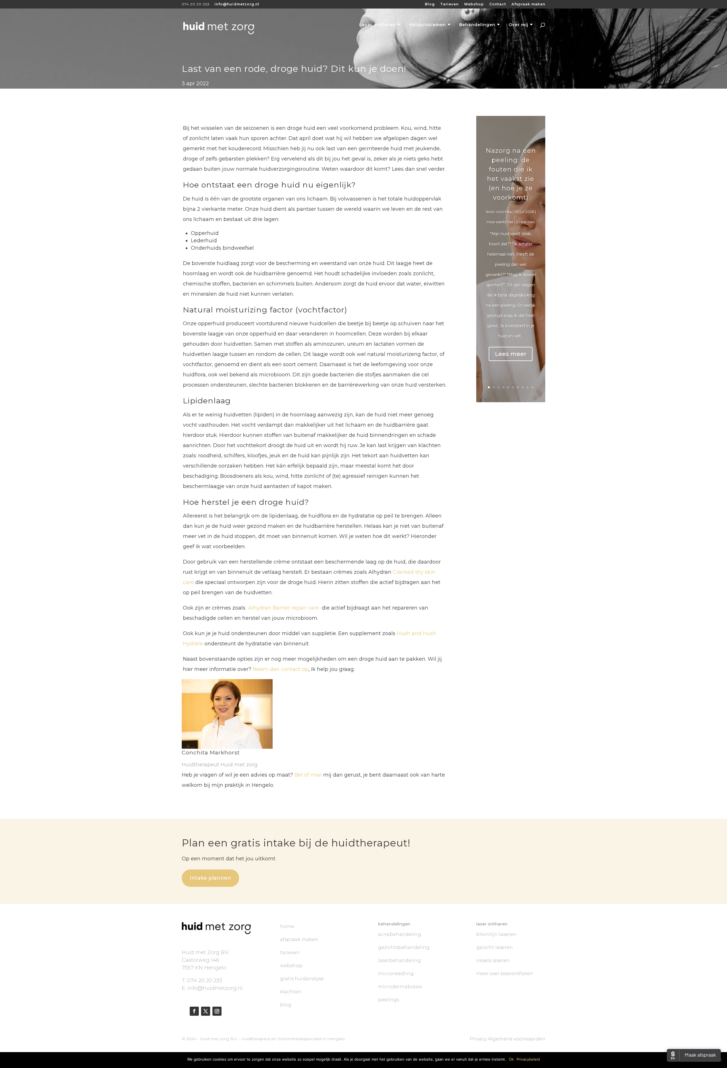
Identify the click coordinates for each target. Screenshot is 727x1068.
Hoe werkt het (500, 222)
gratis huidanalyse (302, 978)
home (287, 926)
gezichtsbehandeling (404, 947)
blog (285, 1004)
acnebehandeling (399, 934)
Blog (430, 4)
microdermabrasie (400, 986)
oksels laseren (493, 960)
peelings (388, 999)
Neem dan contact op (280, 669)
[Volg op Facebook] (194, 1011)
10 (532, 387)
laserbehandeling (399, 960)
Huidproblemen (427, 25)
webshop (291, 965)
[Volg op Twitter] (205, 1011)
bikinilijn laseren (496, 934)
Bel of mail (308, 775)
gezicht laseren (494, 947)
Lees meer (510, 354)
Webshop (474, 4)
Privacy (478, 1039)
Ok (511, 1059)
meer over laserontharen (504, 973)
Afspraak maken (528, 4)
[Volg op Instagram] (217, 1011)
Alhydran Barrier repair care (284, 608)
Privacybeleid (528, 1059)
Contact (497, 4)
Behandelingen (477, 25)
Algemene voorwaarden (516, 1039)
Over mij (518, 25)
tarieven (290, 952)
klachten (290, 991)
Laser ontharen (377, 25)
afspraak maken (299, 939)
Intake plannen (210, 878)
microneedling (396, 973)
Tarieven (449, 4)
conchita (504, 211)
